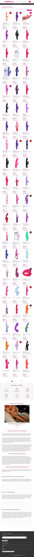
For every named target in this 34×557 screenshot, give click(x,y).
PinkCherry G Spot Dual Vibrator (6, 42)
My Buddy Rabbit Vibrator (6, 370)
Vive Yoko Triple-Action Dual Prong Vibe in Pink (26, 280)
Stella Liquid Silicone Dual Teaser (26, 316)
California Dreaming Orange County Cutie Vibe (26, 371)
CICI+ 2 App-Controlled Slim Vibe (16, 60)
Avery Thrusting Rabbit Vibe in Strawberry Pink (26, 24)
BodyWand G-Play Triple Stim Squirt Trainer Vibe (16, 316)
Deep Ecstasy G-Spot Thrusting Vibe (16, 280)
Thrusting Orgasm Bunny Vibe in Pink (6, 280)
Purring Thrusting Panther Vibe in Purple (6, 316)
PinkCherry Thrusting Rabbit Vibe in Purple (16, 115)
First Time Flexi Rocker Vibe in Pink (6, 207)
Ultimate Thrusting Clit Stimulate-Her (26, 225)
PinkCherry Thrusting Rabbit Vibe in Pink (26, 42)
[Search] (30, 1)
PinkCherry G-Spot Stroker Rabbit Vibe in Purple (16, 152)
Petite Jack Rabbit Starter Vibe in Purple (16, 225)
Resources (4, 545)
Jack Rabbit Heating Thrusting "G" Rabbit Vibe (6, 261)
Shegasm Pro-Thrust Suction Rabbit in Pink (26, 79)
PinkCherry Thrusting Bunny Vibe (6, 243)
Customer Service (5, 543)
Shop (3, 547)
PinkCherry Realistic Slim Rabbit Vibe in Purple (26, 133)
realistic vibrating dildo (25, 450)
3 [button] (18, 427)
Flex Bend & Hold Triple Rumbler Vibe (16, 353)
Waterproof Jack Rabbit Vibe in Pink (16, 371)
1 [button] (15, 427)
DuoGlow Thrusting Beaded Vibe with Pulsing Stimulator (16, 244)
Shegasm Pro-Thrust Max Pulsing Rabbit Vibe (26, 188)
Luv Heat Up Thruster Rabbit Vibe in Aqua (26, 261)
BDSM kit (27, 460)
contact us (14, 481)
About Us (3, 549)
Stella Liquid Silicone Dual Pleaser (26, 207)
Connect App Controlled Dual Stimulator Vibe (6, 79)
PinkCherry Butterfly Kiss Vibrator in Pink (6, 152)
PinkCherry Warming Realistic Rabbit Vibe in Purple (6, 134)
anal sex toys (22, 460)
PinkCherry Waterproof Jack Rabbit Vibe (17, 207)
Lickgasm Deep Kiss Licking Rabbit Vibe (6, 225)
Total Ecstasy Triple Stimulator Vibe (16, 133)
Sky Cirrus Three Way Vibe (17, 297)
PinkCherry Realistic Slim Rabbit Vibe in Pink (26, 60)
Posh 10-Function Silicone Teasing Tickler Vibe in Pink (26, 298)
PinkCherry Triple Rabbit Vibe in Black (16, 42)
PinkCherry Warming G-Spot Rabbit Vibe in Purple (16, 24)
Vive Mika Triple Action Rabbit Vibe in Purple (6, 115)
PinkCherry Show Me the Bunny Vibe (6, 97)
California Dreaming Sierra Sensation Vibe (27, 243)
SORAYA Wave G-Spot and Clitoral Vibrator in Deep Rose (17, 262)
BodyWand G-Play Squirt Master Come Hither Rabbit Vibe (27, 353)
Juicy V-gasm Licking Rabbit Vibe (7, 298)
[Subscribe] (26, 537)
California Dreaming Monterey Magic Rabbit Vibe (6, 24)
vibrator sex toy (4, 471)
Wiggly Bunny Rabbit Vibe (6, 334)
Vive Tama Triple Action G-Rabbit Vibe (27, 152)
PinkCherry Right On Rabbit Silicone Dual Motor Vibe (17, 170)
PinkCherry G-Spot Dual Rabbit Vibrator (16, 79)
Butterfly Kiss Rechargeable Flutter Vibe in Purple (26, 116)
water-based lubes (15, 479)
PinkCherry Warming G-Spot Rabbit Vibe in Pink (26, 97)
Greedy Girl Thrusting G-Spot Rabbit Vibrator (6, 170)
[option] (17, 4)
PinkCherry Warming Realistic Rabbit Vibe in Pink (6, 61)
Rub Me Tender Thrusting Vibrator (26, 334)
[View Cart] (32, 1)
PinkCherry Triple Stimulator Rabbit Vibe (16, 188)
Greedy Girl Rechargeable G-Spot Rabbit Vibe (26, 170)
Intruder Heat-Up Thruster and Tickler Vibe (6, 353)
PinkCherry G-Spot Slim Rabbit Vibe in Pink (6, 188)
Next (21, 381)
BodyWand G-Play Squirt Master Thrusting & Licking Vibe (17, 335)
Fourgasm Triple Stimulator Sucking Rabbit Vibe (17, 97)
